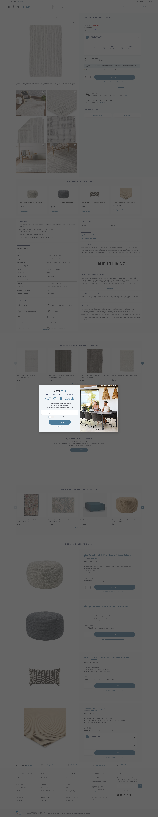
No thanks (59, 426)
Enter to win (60, 422)
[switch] (51, 417)
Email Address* (47, 411)
